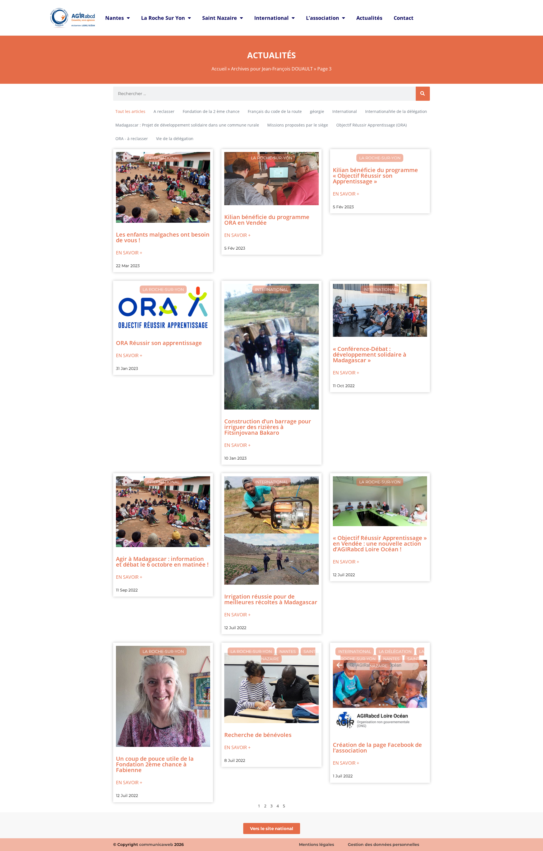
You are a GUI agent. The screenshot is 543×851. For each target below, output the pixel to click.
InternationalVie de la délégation (396, 111)
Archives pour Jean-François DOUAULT (272, 69)
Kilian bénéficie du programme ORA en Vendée (266, 219)
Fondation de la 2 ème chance (211, 111)
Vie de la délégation (174, 138)
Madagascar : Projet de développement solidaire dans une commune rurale (187, 125)
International (271, 17)
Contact (403, 17)
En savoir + (129, 253)
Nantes (114, 17)
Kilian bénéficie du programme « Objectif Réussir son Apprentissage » (375, 175)
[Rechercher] (423, 94)
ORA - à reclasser (131, 138)
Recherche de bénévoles (258, 735)
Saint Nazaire (219, 17)
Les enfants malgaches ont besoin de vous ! (163, 237)
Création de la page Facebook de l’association (377, 747)
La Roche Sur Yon (163, 17)
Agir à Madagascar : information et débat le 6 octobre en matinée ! (162, 561)
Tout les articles (130, 111)
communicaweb (156, 844)
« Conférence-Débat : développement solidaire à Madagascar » (369, 354)
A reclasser (164, 111)
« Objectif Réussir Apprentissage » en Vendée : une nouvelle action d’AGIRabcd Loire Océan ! (380, 543)
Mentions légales (316, 844)
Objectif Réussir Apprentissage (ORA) (371, 125)
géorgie (317, 111)
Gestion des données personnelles (383, 844)
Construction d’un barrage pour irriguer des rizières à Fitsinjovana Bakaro (267, 426)
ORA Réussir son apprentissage (159, 343)
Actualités (369, 17)
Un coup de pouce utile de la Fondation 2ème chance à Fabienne (155, 764)
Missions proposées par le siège (297, 125)
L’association (322, 17)
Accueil (219, 69)
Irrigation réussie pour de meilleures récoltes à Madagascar (270, 599)
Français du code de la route (275, 111)
